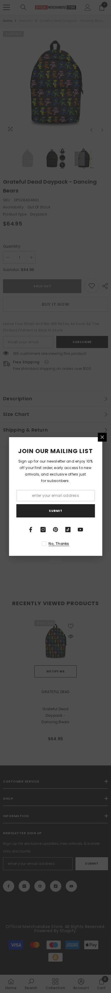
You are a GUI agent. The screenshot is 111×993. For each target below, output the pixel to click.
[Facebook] (31, 529)
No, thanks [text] (59, 543)
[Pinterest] (55, 529)
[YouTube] (80, 529)
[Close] (102, 437)
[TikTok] (68, 529)
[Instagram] (43, 529)
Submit (55, 511)
